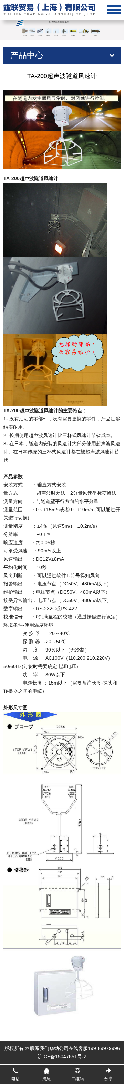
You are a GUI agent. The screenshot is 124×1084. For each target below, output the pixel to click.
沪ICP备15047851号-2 (62, 1056)
